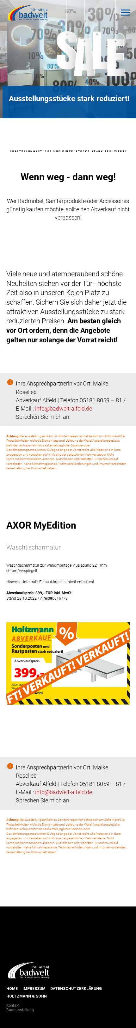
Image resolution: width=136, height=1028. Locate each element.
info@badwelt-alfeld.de (63, 701)
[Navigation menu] (125, 13)
